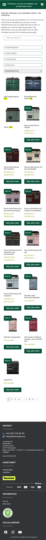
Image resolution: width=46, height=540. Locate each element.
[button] (4, 5)
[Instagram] (13, 532)
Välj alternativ (33, 140)
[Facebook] (6, 532)
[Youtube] (20, 532)
